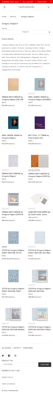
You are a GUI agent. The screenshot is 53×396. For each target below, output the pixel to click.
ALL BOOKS (6, 348)
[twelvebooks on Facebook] (9, 356)
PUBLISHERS (28, 348)
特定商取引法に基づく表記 (11, 371)
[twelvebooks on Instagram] (15, 356)
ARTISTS (13, 17)
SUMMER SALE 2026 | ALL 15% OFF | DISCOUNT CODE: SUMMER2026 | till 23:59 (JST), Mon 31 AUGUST (24, 2)
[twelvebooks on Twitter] (3, 356)
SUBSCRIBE (44, 364)
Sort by (4, 28)
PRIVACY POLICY (7, 377)
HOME (4, 17)
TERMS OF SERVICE (8, 384)
